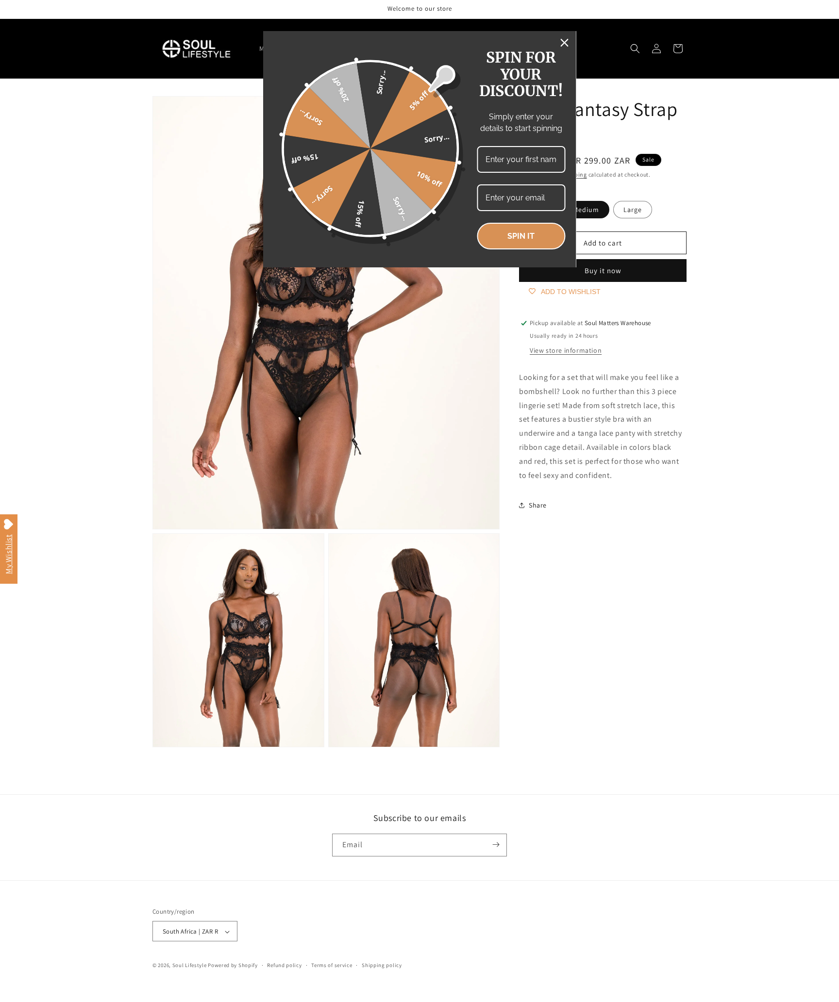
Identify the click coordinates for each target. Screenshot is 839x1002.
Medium (586, 209)
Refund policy (284, 965)
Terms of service (331, 965)
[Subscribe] (495, 844)
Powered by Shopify (233, 965)
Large (632, 209)
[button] (635, 48)
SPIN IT (521, 236)
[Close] (564, 42)
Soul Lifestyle (189, 965)
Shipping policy (382, 965)
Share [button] (538, 504)
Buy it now (603, 270)
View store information (566, 350)
